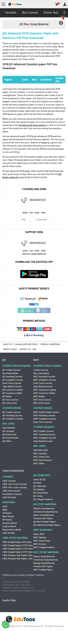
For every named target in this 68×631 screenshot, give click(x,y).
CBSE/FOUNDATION (13, 471)
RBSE (4, 509)
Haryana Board (9, 523)
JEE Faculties (8, 431)
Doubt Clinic (9, 600)
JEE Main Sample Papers (44, 521)
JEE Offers (7, 441)
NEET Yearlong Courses (44, 376)
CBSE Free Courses (11, 490)
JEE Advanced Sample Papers (46, 525)
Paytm (34, 304)
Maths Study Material (43, 515)
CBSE (4, 506)
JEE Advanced (39, 486)
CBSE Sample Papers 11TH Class (17, 548)
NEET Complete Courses (44, 379)
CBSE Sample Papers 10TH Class (17, 545)
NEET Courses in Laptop (44, 389)
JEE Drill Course (9, 403)
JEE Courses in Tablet (12, 393)
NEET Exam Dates (41, 540)
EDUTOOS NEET (40, 450)
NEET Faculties (40, 453)
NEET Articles (39, 544)
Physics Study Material (44, 508)
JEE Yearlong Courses (12, 376)
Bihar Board (8, 516)
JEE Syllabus (38, 489)
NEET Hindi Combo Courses (46, 412)
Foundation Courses (12, 494)
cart (56, 4)
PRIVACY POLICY (10, 349)
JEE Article (38, 496)
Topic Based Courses (12, 386)
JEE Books (7, 396)
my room (64, 4)
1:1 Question (41, 219)
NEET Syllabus (40, 537)
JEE (4, 360)
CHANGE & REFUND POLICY (26, 344)
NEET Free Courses (42, 399)
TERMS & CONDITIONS (50, 344)
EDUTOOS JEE (8, 427)
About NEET (39, 534)
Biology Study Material (43, 563)
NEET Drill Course (41, 403)
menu (3, 4)
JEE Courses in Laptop (12, 389)
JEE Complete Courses (12, 379)
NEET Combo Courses (43, 431)
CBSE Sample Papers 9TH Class (17, 542)
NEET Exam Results (42, 460)
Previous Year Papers (43, 518)
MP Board (7, 519)
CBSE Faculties (9, 497)
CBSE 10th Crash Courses (14, 487)
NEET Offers (39, 463)
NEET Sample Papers (43, 569)
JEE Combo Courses (11, 370)
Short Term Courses (11, 383)
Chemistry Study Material (45, 511)
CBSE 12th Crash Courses (14, 484)
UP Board (6, 513)
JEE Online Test (9, 434)
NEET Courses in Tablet (44, 393)
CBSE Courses (9, 480)
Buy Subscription (10, 373)
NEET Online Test (41, 456)
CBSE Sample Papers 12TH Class (17, 552)
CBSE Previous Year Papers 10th (17, 555)
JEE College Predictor (43, 499)
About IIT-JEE (39, 479)
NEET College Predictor (44, 547)
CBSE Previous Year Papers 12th (17, 558)
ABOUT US (7, 344)
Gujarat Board (9, 526)
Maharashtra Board (11, 529)
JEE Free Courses (10, 399)
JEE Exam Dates (40, 492)
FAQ (23, 219)
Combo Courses (40, 370)
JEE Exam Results (10, 437)
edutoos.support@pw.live (34, 253)
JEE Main (37, 482)
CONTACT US (25, 349)
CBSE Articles (8, 533)
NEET (36, 360)
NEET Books (39, 396)
